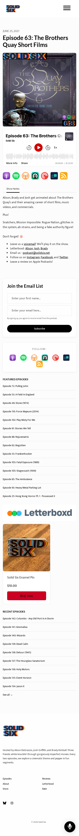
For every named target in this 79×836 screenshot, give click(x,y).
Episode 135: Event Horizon (17, 678)
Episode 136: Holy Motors (16, 669)
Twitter (63, 257)
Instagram (33, 257)
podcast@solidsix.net (36, 253)
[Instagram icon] (12, 803)
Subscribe (39, 329)
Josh (37, 248)
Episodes (7, 779)
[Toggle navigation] (66, 8)
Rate (44, 789)
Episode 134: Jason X (13, 686)
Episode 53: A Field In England (18, 394)
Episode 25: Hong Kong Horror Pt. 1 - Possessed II (29, 496)
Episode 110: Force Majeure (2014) (21, 411)
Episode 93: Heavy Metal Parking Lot (22, 488)
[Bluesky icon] (4, 803)
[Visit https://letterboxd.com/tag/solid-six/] (39, 513)
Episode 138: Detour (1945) (17, 652)
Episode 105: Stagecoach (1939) (19, 471)
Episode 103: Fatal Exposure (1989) (21, 462)
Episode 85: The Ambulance (17, 479)
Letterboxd (48, 784)
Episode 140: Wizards (14, 635)
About (6, 784)
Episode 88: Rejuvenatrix (16, 437)
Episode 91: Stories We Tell (17, 428)
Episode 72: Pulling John (15, 386)
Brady (44, 248)
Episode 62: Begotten (14, 445)
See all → (8, 695)
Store (5, 789)
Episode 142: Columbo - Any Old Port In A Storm (28, 618)
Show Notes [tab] (12, 189)
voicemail (29, 244)
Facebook (47, 257)
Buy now (26, 596)
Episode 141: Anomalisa (15, 627)
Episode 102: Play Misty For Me (19, 420)
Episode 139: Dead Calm (15, 644)
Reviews (46, 779)
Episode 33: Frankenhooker (17, 454)
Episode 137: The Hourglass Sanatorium (24, 661)
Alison (29, 248)
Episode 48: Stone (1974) (16, 403)
